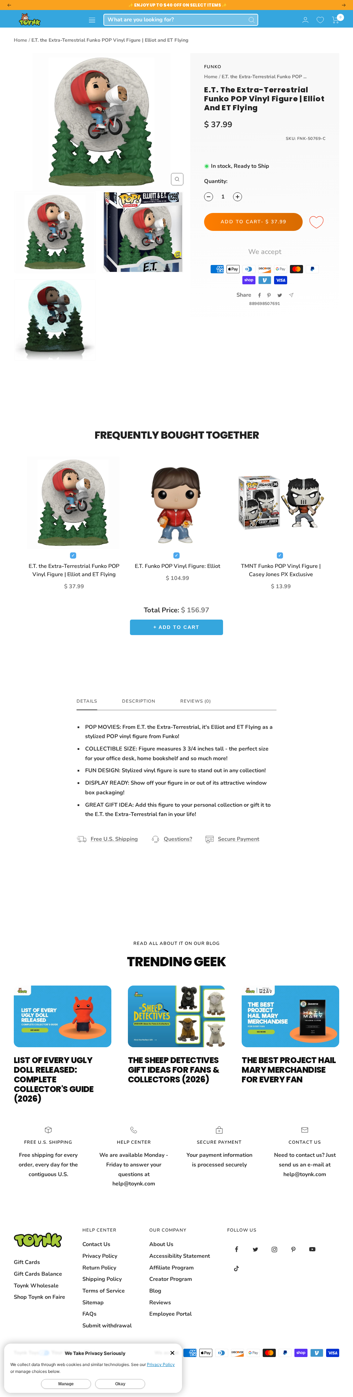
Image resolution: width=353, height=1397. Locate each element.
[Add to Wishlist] (317, 222)
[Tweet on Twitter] (280, 295)
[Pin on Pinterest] (269, 295)
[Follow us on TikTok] (236, 1268)
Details (87, 701)
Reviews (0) (195, 701)
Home (20, 40)
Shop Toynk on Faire (39, 1297)
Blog (155, 1291)
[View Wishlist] (320, 20)
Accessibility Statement (179, 1256)
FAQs (89, 1314)
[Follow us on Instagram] (274, 1249)
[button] (335, 20)
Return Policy (99, 1268)
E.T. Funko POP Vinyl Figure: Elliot (177, 566)
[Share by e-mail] (291, 295)
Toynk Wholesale (36, 1285)
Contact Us (96, 1244)
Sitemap (93, 1302)
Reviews (160, 1302)
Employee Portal (170, 1314)
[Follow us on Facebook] (236, 1249)
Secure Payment (238, 839)
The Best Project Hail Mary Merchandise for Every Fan (289, 1069)
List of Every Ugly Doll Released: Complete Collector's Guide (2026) (54, 1079)
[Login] (305, 20)
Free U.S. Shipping (114, 839)
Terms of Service (103, 1291)
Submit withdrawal (107, 1325)
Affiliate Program (171, 1268)
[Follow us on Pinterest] (293, 1249)
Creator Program (170, 1279)
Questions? (178, 839)
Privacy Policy (99, 1256)
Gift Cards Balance (38, 1274)
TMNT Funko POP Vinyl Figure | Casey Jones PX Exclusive (281, 570)
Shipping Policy (102, 1279)
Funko (212, 67)
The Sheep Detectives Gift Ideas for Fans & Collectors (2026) (173, 1069)
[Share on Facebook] (259, 295)
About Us (161, 1244)
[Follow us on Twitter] (255, 1249)
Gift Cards (27, 1262)
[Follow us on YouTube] (312, 1249)
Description (138, 701)
